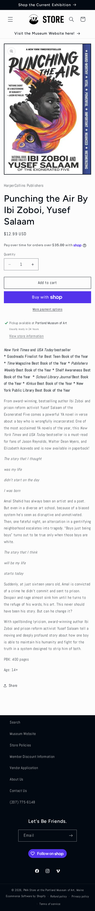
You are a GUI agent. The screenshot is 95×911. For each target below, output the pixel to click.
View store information (26, 336)
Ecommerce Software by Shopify (26, 896)
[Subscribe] (70, 836)
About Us (16, 779)
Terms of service (49, 904)
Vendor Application (24, 768)
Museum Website (23, 734)
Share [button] (13, 685)
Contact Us (18, 791)
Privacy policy (80, 896)
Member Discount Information (32, 756)
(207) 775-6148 (22, 802)
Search (15, 722)
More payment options (48, 309)
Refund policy (58, 896)
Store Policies (20, 745)
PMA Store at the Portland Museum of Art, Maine (53, 890)
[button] (10, 19)
